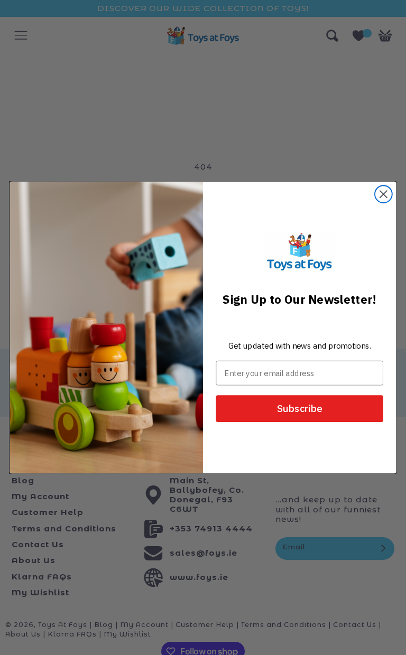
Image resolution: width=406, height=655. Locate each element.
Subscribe (299, 408)
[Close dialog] (383, 194)
